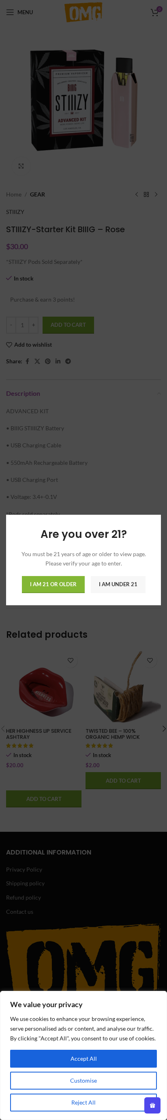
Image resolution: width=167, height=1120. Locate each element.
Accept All (84, 1058)
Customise (83, 1080)
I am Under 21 (118, 584)
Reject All (83, 1102)
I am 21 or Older (53, 584)
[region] (83, 1055)
